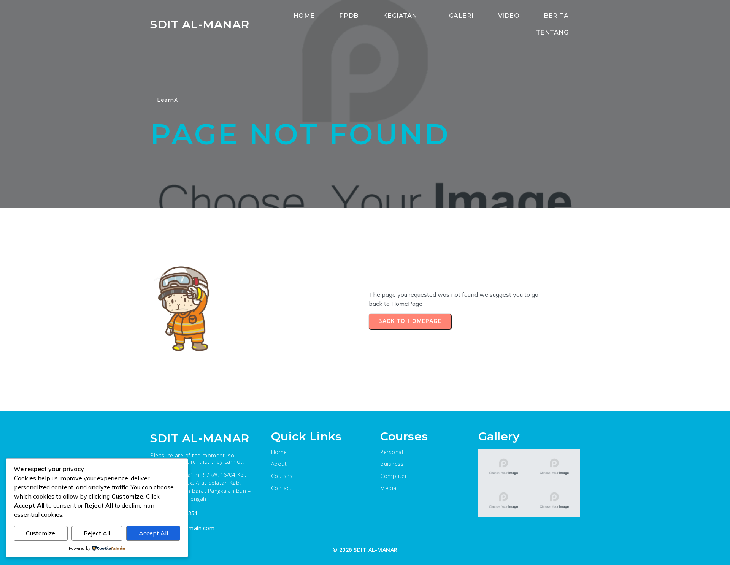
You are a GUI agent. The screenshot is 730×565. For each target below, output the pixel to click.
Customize (40, 533)
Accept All (153, 533)
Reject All (97, 533)
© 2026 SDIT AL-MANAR (365, 549)
